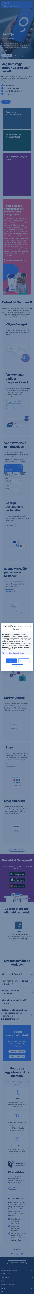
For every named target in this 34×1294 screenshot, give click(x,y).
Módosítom (24, 661)
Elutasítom (17, 667)
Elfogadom (11, 661)
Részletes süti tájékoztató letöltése (13, 653)
